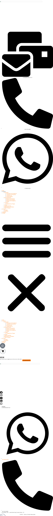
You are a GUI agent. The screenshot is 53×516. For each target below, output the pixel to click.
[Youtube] (1, 398)
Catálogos (4, 212)
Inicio (3, 190)
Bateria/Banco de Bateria (9, 206)
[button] (26, 266)
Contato (3, 213)
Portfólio (6, 210)
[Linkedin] (1, 401)
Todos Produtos (7, 207)
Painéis (7, 201)
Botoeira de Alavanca (10, 198)
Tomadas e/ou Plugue (10, 203)
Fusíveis (5, 204)
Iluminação (6, 192)
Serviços (3, 209)
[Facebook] (1, 392)
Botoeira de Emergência (11, 200)
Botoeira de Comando (10, 199)
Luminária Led (9, 195)
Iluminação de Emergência (11, 193)
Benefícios (6, 211)
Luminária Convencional (11, 194)
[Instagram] (1, 395)
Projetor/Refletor (9, 196)
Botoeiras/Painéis (7, 197)
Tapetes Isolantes (7, 205)
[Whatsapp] (1, 403)
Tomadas (6, 202)
